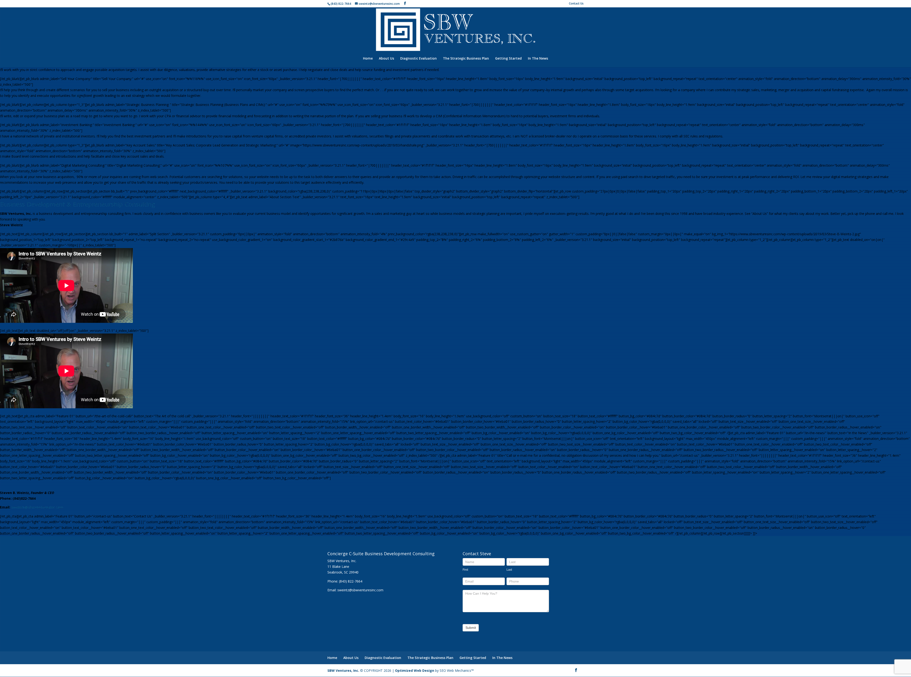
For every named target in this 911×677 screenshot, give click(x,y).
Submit (470, 628)
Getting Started (508, 59)
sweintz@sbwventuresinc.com (37, 507)
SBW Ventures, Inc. (343, 670)
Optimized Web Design (414, 670)
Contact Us (576, 3)
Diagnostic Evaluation (418, 59)
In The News (538, 59)
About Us (386, 59)
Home (368, 59)
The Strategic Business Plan (466, 59)
